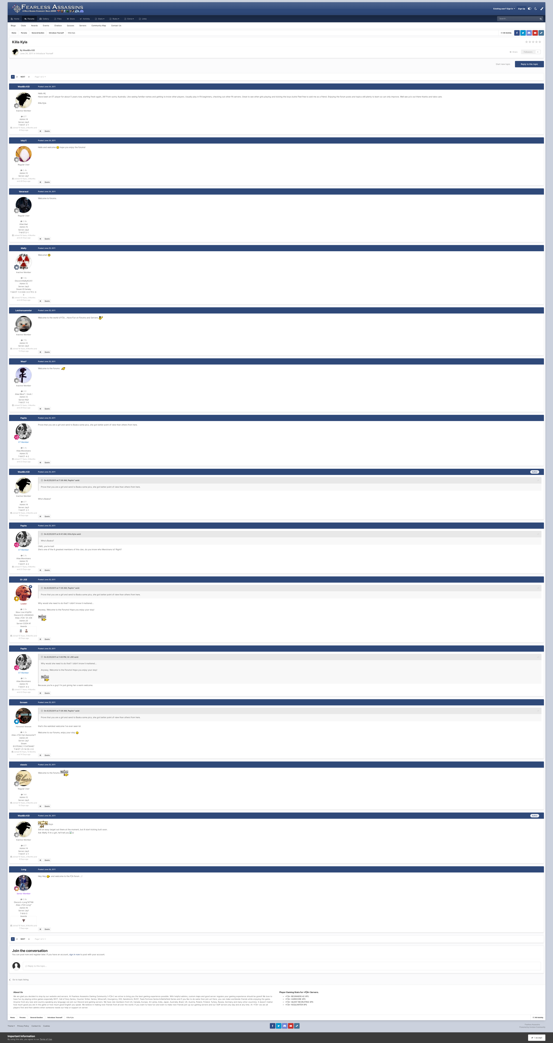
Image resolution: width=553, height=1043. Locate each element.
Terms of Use (46, 1039)
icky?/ (24, 140)
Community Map (98, 25)
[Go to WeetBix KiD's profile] (15, 52)
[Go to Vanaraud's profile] (24, 205)
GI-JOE (23, 579)
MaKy (23, 248)
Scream (23, 702)
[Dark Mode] (536, 8)
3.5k (24, 609)
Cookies (46, 1026)
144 (24, 794)
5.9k (24, 899)
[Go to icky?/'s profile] (24, 154)
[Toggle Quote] (42, 480)
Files (59, 19)
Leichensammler (23, 310)
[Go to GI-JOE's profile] (24, 593)
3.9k (24, 221)
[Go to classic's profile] (24, 778)
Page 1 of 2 (40, 77)
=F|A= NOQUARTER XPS (296, 1005)
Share (514, 52)
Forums (30, 19)
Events (46, 25)
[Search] (540, 18)
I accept (537, 1037)
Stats (100, 19)
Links (144, 19)
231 (24, 391)
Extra (130, 19)
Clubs (23, 25)
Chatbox (58, 25)
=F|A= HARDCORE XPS (295, 999)
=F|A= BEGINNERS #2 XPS (297, 996)
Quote (47, 131)
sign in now (74, 954)
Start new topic (503, 64)
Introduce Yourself (44, 53)
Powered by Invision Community (532, 1027)
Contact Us (116, 25)
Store (72, 19)
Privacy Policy (23, 1026)
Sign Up (521, 8)
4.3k (24, 732)
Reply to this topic (529, 64)
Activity (86, 19)
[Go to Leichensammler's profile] (24, 324)
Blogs (13, 25)
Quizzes (70, 25)
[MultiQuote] (40, 131)
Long (23, 869)
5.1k (25, 448)
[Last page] (29, 77)
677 (24, 116)
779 (24, 340)
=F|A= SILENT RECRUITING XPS (299, 1002)
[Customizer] (530, 8)
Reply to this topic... (37, 966)
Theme (11, 1026)
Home (16, 19)
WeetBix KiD (24, 86)
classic (23, 764)
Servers (82, 25)
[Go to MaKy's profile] (24, 262)
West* (24, 361)
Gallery (45, 19)
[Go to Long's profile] (24, 883)
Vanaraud (23, 191)
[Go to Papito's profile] (24, 431)
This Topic (530, 19)
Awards (34, 25)
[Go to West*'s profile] (24, 375)
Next (23, 77)
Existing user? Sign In (503, 8)
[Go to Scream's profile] (24, 716)
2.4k (24, 170)
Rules (115, 19)
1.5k (25, 278)
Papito (23, 418)
